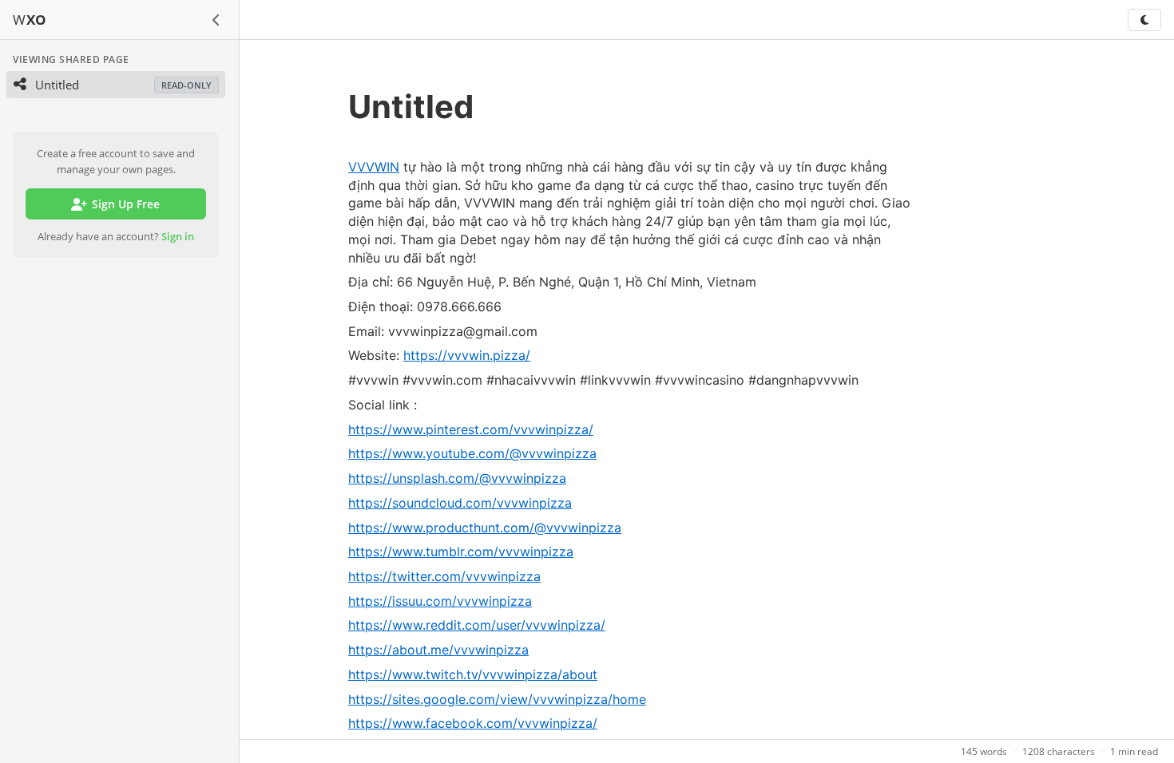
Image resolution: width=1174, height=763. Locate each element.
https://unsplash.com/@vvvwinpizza (457, 478)
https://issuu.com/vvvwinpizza (440, 601)
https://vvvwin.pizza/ (466, 355)
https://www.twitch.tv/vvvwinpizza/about (472, 674)
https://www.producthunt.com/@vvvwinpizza (484, 528)
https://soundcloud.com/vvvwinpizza (460, 503)
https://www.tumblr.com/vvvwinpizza (460, 551)
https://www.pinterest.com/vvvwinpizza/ (470, 429)
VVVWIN (373, 167)
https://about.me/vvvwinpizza (438, 650)
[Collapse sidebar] (216, 20)
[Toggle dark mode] (1144, 20)
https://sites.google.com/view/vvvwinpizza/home (497, 699)
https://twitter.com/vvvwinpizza (444, 576)
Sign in (177, 236)
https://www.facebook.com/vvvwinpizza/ (472, 723)
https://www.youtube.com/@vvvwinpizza (472, 453)
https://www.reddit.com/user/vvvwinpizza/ (476, 625)
